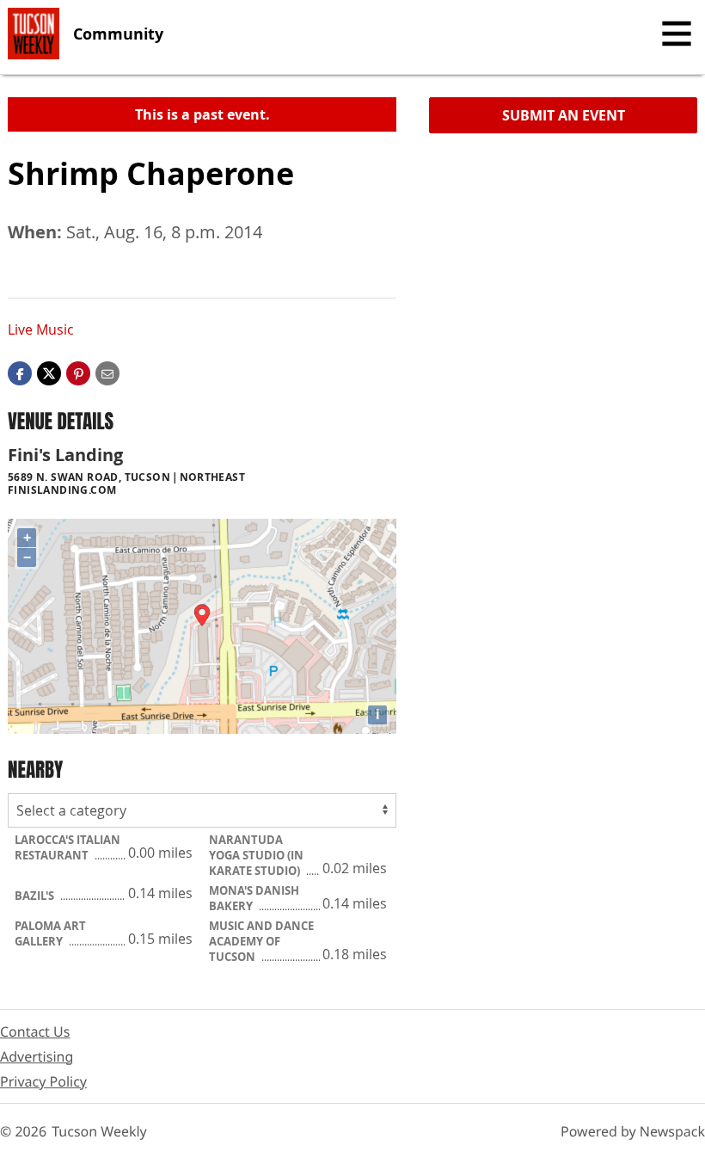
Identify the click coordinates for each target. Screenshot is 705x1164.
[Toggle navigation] (676, 33)
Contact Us (35, 1031)
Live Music (41, 329)
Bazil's (36, 895)
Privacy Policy (43, 1081)
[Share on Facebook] (20, 372)
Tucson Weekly (99, 1131)
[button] (78, 372)
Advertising (36, 1056)
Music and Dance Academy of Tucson (261, 941)
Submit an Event (563, 115)
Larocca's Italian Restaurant (67, 847)
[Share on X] (49, 372)
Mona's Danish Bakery (254, 898)
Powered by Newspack (633, 1131)
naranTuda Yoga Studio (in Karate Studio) (256, 855)
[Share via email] (107, 372)
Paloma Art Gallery (50, 933)
